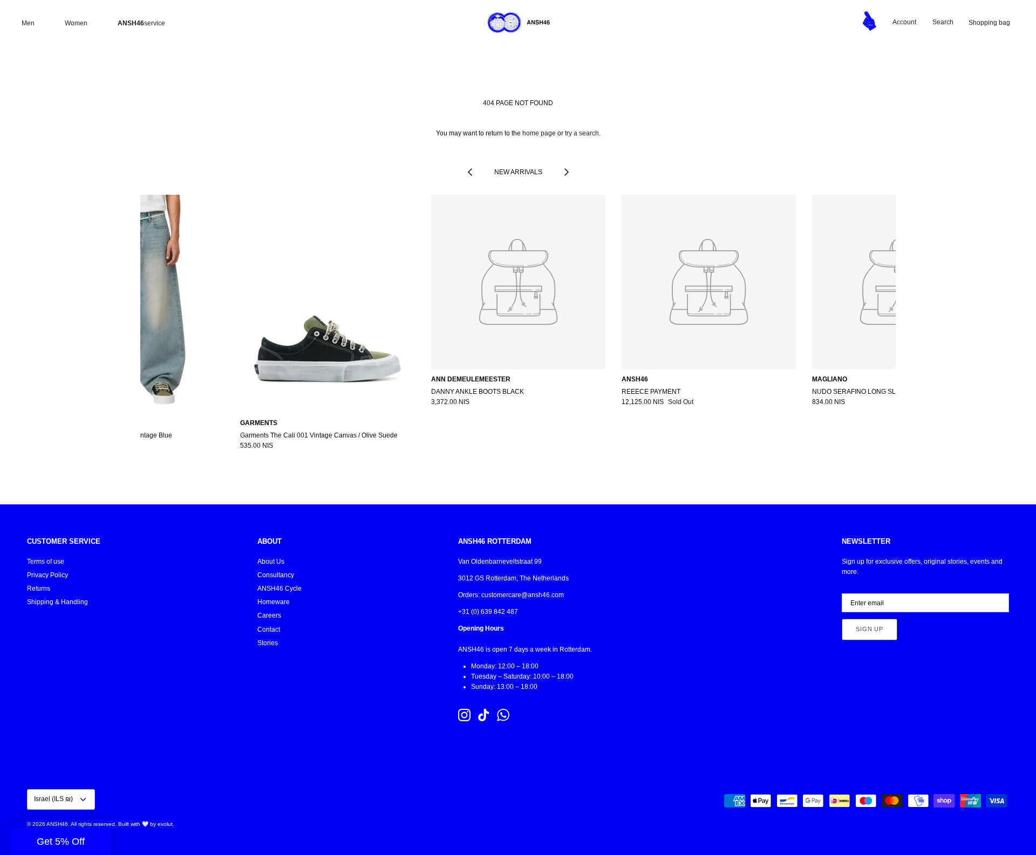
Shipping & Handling (57, 602)
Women (76, 23)
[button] (60, 841)
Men (28, 23)
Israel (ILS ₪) (53, 799)
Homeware (273, 602)
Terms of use (45, 561)
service (141, 23)
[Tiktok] (484, 715)
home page (539, 133)
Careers (269, 615)
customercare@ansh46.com (522, 595)
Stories (267, 643)
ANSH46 (57, 824)
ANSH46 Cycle (279, 588)
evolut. (166, 824)
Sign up (869, 629)
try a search (582, 133)
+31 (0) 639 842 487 (488, 611)
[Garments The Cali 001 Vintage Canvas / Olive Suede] (327, 304)
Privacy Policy (47, 575)
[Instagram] (464, 715)
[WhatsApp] (503, 715)
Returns (38, 588)
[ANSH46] (518, 23)
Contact (268, 629)
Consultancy (275, 575)
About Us (270, 561)
